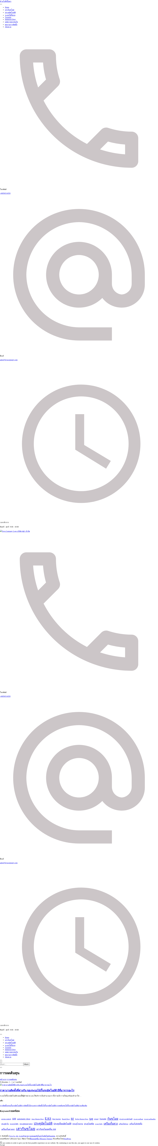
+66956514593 (5, 193)
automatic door (23, 1119)
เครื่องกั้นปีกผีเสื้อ (135, 1124)
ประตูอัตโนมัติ (10, 12)
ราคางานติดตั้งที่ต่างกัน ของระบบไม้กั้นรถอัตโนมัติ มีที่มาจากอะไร (37, 1090)
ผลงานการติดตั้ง (11, 25)
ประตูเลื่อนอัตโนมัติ (62, 1123)
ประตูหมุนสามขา (26, 1124)
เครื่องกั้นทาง (111, 1123)
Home (7, 7)
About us (8, 27)
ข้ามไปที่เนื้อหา (5, 1)
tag (91, 1118)
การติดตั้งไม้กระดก (28, 1106)
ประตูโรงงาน (77, 1124)
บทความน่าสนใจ (11, 22)
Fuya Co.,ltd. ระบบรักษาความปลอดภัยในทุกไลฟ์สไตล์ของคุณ (32, 1136)
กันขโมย (112, 1118)
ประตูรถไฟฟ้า (14, 1124)
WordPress (67, 1139)
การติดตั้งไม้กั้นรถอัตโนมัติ (46, 1106)
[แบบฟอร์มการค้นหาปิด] (1, 1067)
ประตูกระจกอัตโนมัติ (125, 1119)
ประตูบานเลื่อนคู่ (138, 1119)
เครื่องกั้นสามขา (8, 1129)
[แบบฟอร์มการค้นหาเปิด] (1, 1061)
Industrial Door (10, 19)
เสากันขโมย (9, 10)
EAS (48, 1118)
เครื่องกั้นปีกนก (123, 1124)
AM (14, 1118)
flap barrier (56, 1119)
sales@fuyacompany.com (9, 360)
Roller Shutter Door (81, 1119)
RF (72, 1118)
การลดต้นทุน (60, 1106)
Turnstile (8, 17)
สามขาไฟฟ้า (99, 1124)
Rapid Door (66, 1119)
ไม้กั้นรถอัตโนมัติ (71, 1106)
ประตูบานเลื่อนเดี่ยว (150, 1119)
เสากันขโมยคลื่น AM (46, 1129)
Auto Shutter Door (37, 1119)
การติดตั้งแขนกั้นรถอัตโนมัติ (10, 1106)
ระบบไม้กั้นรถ (10, 15)
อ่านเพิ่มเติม (82, 1106)
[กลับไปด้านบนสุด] (1, 1141)
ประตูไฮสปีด (89, 1124)
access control (6, 1119)
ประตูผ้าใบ (5, 1124)
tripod (96, 1119)
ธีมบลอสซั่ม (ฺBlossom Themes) (41, 1139)
